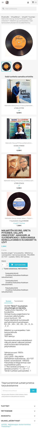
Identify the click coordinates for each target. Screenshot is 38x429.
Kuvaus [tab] (8, 301)
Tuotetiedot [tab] (18, 301)
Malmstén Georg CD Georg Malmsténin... (19, 143)
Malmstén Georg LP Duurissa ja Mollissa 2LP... (19, 181)
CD (19, 148)
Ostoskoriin (18, 265)
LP (19, 110)
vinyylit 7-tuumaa (19, 223)
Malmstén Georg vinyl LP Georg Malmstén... (19, 105)
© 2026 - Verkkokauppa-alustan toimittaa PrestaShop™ (16, 425)
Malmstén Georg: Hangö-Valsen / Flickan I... (19, 218)
